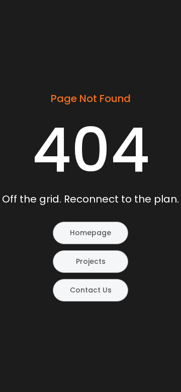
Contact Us (91, 290)
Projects (91, 261)
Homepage (90, 233)
